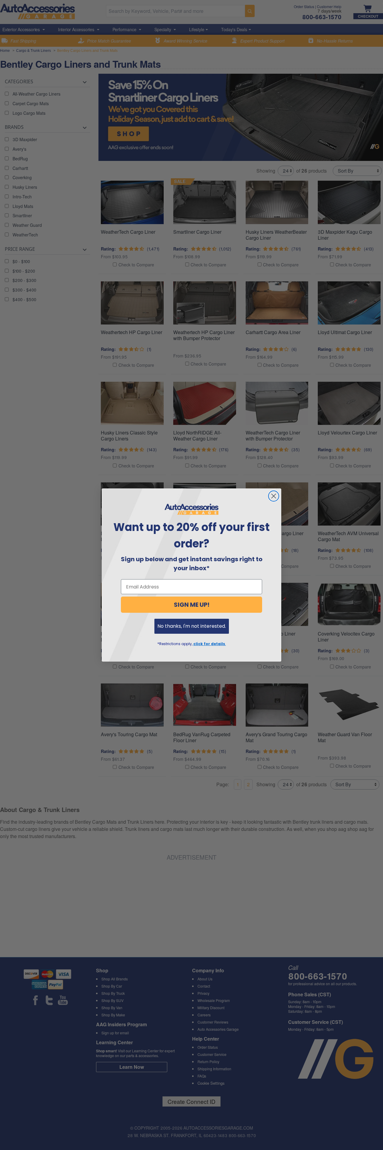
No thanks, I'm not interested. (191, 626)
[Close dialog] (273, 496)
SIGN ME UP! (191, 604)
